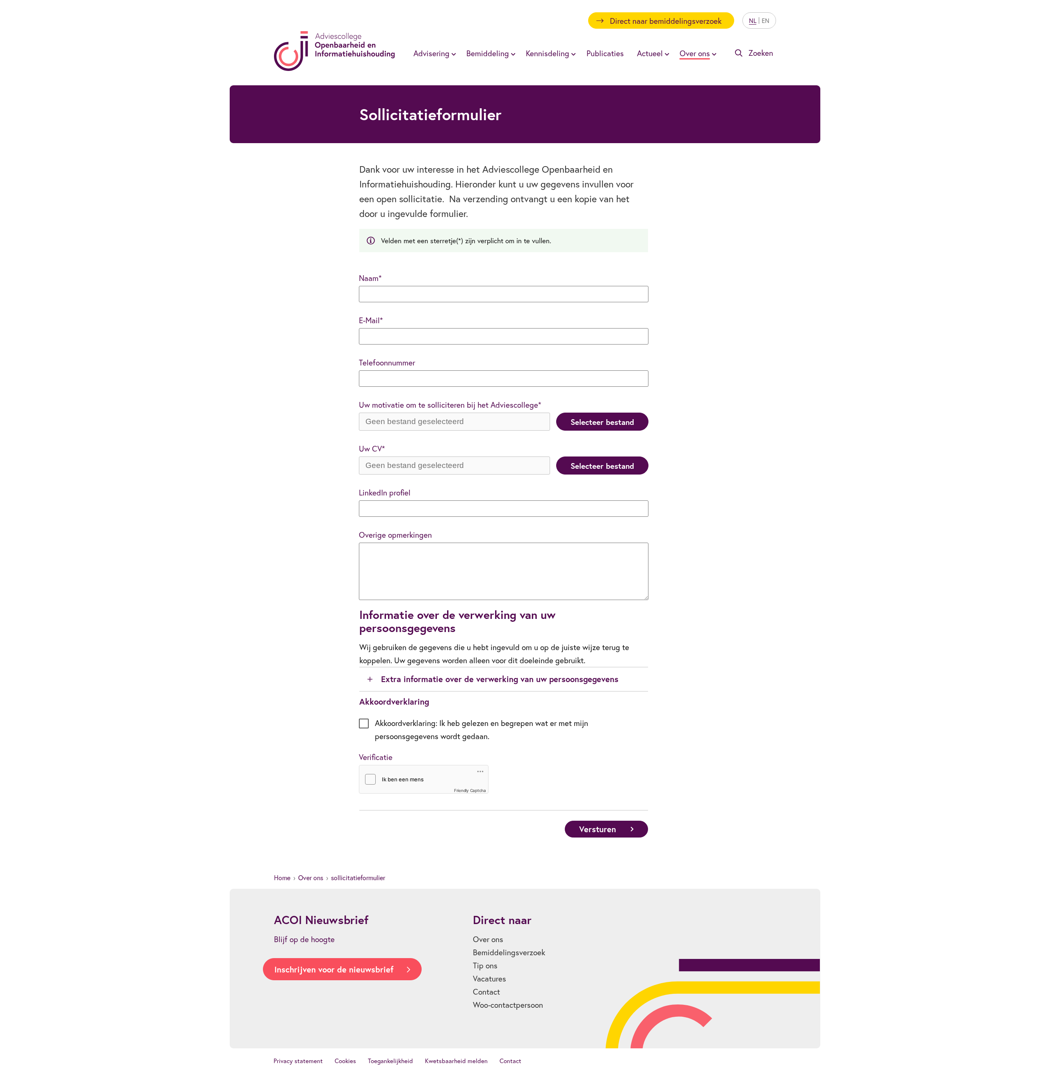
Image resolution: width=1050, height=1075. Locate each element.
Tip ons (485, 965)
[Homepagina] (334, 51)
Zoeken (761, 53)
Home (282, 877)
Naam (369, 278)
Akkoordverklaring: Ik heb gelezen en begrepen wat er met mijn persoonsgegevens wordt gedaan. (481, 729)
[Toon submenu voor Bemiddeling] (511, 53)
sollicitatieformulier (358, 877)
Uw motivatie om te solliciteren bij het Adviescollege (448, 404)
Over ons (310, 877)
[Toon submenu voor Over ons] (712, 53)
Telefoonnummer (387, 362)
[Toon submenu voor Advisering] (452, 53)
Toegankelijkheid (390, 1061)
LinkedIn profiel (385, 492)
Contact (486, 991)
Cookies (345, 1061)
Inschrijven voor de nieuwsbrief (333, 969)
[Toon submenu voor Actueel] (665, 53)
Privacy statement (298, 1061)
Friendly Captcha (470, 790)
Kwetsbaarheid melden (456, 1061)
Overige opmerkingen (395, 535)
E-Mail (369, 320)
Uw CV (370, 448)
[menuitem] (433, 53)
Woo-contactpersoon (508, 1005)
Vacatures (489, 978)
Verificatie (376, 757)
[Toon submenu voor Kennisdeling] (572, 53)
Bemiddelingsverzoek (509, 952)
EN (765, 20)
